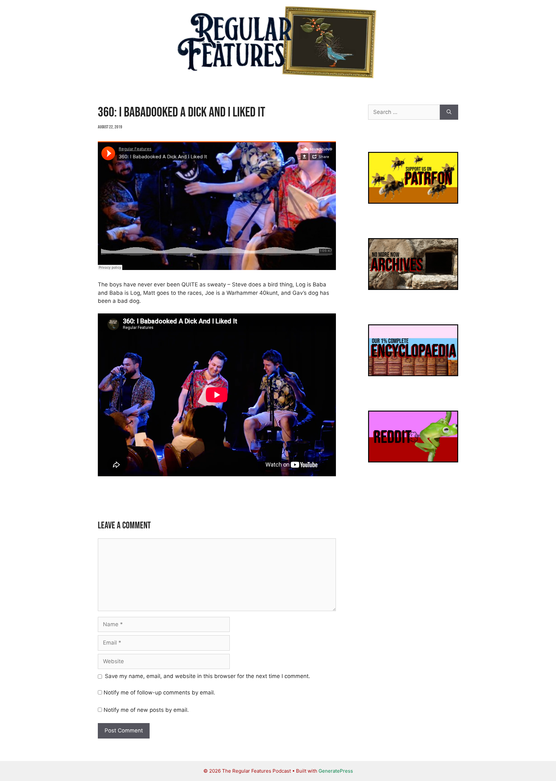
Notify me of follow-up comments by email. (159, 692)
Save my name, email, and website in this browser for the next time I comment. (207, 676)
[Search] (449, 112)
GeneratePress (336, 771)
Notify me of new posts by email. (146, 710)
